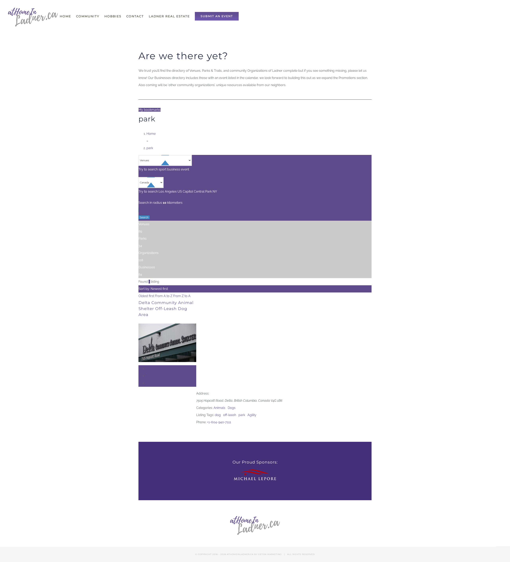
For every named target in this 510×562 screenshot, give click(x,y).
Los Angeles (168, 191)
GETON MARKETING (270, 554)
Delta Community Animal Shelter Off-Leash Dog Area (165, 308)
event (185, 169)
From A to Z (164, 296)
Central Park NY (205, 191)
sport (162, 169)
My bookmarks (149, 110)
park (149, 148)
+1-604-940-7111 (219, 422)
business (173, 169)
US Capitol (185, 191)
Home (151, 134)
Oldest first (146, 296)
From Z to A (181, 296)
